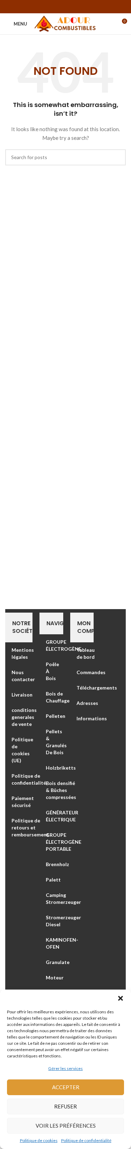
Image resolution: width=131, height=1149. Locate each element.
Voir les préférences (66, 1125)
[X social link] (56, 6)
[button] (120, 998)
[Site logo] (65, 23)
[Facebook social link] (47, 6)
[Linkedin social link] (74, 6)
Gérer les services (65, 1068)
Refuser (65, 1106)
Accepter (65, 1087)
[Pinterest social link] (65, 6)
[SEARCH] (118, 157)
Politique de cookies (39, 1140)
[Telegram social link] (83, 6)
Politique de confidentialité (86, 1140)
